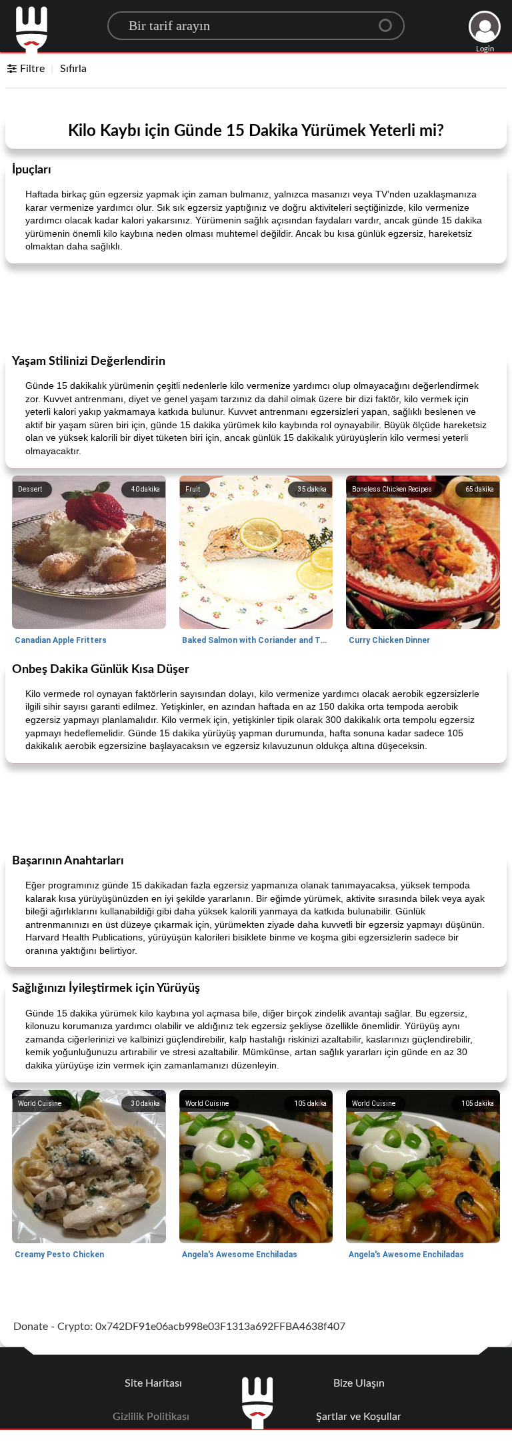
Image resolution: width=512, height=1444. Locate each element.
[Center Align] (390, 20)
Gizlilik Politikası (151, 1416)
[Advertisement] (256, 307)
